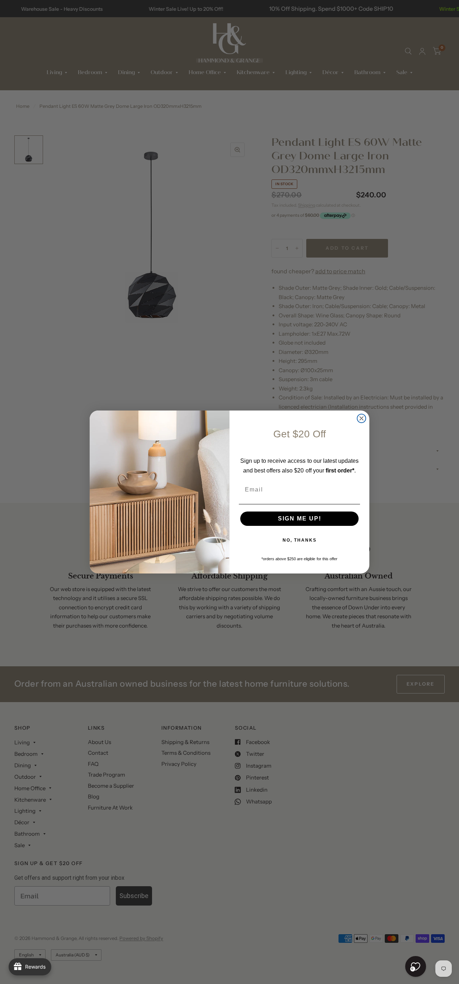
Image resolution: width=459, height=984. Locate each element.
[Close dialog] (361, 418)
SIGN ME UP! (299, 518)
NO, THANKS (300, 540)
